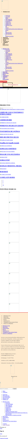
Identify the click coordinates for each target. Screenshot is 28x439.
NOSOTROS (6, 38)
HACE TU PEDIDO (8, 323)
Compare (5, 423)
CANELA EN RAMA (7, 177)
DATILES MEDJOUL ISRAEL (11, 166)
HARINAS (7, 21)
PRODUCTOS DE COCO (11, 411)
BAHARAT (4, 171)
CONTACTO (6, 41)
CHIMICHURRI (6, 120)
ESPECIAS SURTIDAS (8, 149)
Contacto (6, 320)
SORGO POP (5, 160)
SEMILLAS (8, 24)
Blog (5, 319)
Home (1, 87)
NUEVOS (7, 15)
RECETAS (5, 37)
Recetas (5, 317)
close (1, 428)
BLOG (4, 40)
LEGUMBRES (8, 20)
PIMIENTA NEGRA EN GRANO (11, 126)
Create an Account (4, 438)
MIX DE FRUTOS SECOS (9, 137)
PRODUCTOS (6, 11)
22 (3, 185)
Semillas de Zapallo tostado (9, 143)
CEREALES (8, 23)
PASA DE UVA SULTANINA (10, 154)
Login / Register (6, 425)
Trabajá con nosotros (10, 322)
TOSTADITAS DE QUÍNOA (10, 131)
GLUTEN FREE (7, 17)
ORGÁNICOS (8, 19)
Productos (7, 315)
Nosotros (6, 318)
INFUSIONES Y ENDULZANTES (13, 415)
